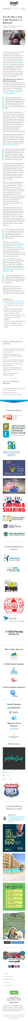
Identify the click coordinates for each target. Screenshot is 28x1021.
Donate (14, 992)
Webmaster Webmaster (9, 26)
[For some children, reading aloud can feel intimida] (14, 926)
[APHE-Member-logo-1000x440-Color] (14, 437)
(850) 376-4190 (14, 1002)
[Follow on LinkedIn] (18, 966)
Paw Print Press (12, 27)
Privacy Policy (8, 985)
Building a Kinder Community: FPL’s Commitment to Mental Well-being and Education (12, 356)
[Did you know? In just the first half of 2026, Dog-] (14, 838)
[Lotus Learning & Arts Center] (14, 493)
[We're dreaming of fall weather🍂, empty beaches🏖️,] (14, 867)
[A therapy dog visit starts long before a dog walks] (14, 897)
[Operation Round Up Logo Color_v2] (14, 613)
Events (6, 973)
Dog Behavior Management (10, 392)
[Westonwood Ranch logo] (11, 457)
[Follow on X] (12, 966)
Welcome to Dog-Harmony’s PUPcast (12, 394)
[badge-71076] (12, 419)
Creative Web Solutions (14, 1018)
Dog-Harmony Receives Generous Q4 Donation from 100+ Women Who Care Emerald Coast (12, 369)
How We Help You (9, 979)
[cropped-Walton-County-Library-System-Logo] (14, 536)
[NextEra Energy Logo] (14, 575)
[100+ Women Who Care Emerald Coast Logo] (11, 594)
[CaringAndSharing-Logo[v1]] (14, 512)
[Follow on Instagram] (15, 966)
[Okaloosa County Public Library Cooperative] (14, 528)
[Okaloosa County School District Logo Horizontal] (14, 521)
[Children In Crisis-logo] (14, 475)
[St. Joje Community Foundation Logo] (14, 621)
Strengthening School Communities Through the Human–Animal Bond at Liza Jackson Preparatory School (14, 350)
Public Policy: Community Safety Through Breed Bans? (14, 303)
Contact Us (7, 982)
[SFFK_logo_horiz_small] (11, 561)
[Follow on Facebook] (9, 966)
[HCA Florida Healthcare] (14, 640)
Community (5, 27)
